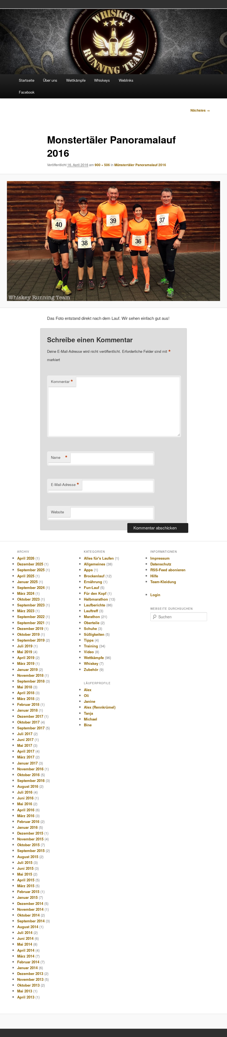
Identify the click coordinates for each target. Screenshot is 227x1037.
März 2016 (25, 815)
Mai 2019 (24, 651)
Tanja (88, 713)
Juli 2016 (24, 792)
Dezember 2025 (30, 564)
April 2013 (25, 997)
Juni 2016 (25, 798)
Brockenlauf (94, 575)
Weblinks (126, 80)
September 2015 (31, 850)
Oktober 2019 (28, 634)
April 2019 (25, 657)
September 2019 (31, 640)
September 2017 (31, 727)
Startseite (26, 80)
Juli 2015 (24, 862)
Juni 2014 (25, 938)
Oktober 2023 (28, 599)
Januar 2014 (27, 967)
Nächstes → (200, 110)
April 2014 (25, 950)
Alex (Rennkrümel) (99, 707)
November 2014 (30, 909)
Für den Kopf (95, 593)
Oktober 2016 (28, 774)
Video (89, 651)
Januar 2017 (27, 763)
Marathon (92, 616)
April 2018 (25, 692)
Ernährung (93, 581)
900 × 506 (102, 164)
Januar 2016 (27, 827)
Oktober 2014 (28, 915)
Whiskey (91, 663)
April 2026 (25, 558)
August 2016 (27, 786)
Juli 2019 (24, 646)
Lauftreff (91, 610)
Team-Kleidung (163, 581)
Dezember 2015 (30, 833)
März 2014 (25, 956)
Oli (86, 695)
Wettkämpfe (76, 80)
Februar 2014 (28, 961)
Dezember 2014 (30, 903)
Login (155, 594)
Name (59, 457)
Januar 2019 (27, 669)
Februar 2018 (28, 704)
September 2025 (31, 569)
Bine (88, 724)
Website (57, 511)
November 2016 (30, 768)
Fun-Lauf (91, 587)
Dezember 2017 (30, 716)
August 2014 (27, 926)
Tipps (89, 640)
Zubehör (91, 669)
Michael (90, 719)
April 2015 (25, 879)
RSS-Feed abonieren (167, 569)
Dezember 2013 (30, 973)
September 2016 (31, 780)
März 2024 (25, 593)
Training (91, 646)
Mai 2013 (24, 991)
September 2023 (31, 605)
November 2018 (30, 675)
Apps (88, 569)
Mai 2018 (24, 686)
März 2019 (25, 663)
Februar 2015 (28, 891)
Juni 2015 (25, 868)
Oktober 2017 (28, 722)
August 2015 (27, 856)
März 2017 (25, 757)
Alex (87, 689)
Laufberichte (94, 605)
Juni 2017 (25, 739)
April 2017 (25, 751)
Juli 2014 (24, 932)
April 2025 (25, 575)
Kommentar (62, 381)
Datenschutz (160, 564)
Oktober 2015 (28, 844)
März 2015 (25, 885)
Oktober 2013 (28, 985)
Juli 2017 (24, 733)
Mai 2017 (24, 745)
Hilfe (154, 575)
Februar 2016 (28, 821)
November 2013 (30, 979)
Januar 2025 (27, 581)
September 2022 (31, 616)
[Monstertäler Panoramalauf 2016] (113, 241)
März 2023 (25, 610)
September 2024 (31, 587)
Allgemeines (94, 564)
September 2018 (31, 681)
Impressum (160, 558)
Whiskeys (102, 80)
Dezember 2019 (30, 628)
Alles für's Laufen (99, 558)
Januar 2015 (27, 897)
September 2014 (31, 920)
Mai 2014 (24, 944)
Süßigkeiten (94, 634)
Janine (89, 701)
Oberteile (91, 622)
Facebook (27, 92)
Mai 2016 (24, 803)
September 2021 (31, 622)
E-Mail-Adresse (65, 484)
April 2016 (25, 809)
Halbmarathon (96, 599)
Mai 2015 (24, 874)
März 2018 (25, 698)
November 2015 (30, 839)
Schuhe (90, 628)
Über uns (50, 80)
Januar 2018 (27, 710)
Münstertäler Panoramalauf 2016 (140, 164)
